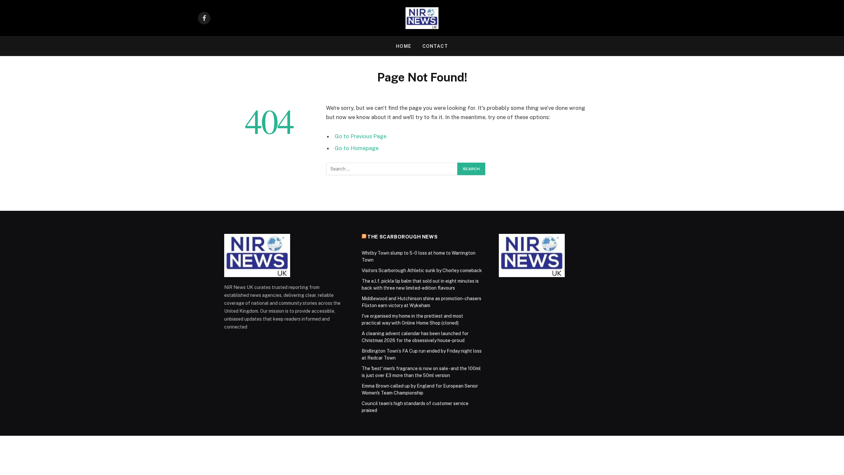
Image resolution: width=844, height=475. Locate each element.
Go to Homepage (356, 148)
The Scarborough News (402, 236)
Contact (435, 46)
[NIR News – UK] (422, 18)
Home (403, 46)
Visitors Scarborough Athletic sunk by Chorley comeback (422, 270)
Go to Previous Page (360, 136)
